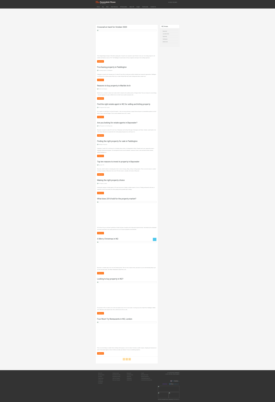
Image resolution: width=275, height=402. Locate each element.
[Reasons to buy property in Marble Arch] (102, 88)
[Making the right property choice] (102, 183)
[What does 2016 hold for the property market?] (126, 212)
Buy (103, 6)
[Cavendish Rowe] (106, 2)
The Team (100, 376)
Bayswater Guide (144, 374)
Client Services (114, 6)
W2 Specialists (123, 6)
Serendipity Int (176, 399)
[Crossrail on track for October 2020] (126, 41)
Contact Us (153, 6)
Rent (107, 6)
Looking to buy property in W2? (110, 279)
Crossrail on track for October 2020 (112, 27)
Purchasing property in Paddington (112, 67)
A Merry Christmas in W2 (107, 239)
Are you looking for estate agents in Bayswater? (117, 123)
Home (98, 6)
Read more (100, 61)
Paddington (165, 39)
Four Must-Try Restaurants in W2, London (114, 319)
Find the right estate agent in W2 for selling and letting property (123, 104)
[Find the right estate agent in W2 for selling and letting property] (103, 107)
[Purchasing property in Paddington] (104, 70)
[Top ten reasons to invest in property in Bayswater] (100, 164)
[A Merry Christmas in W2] (126, 252)
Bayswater (165, 31)
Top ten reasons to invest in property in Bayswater (118, 162)
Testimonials (145, 6)
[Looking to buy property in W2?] (126, 292)
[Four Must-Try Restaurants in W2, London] (126, 333)
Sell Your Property (116, 378)
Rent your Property (116, 380)
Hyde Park (165, 36)
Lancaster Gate (166, 33)
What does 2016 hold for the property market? (116, 199)
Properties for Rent (116, 376)
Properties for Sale (116, 374)
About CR (132, 6)
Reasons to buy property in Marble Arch (114, 86)
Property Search (116, 373)
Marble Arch (165, 41)
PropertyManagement (145, 378)
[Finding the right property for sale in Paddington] (102, 144)
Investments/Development (146, 380)
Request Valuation (145, 376)
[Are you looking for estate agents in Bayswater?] (104, 125)
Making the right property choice (111, 180)
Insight (138, 6)
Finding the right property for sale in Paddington (117, 141)
